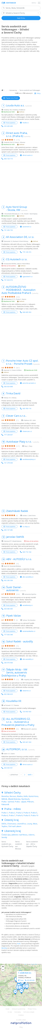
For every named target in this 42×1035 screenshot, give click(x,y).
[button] (16, 979)
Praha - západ (20, 801)
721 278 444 (8, 463)
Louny (29, 823)
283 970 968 (8, 663)
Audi (18, 944)
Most (35, 823)
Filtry (38, 93)
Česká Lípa (6, 834)
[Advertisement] (21, 71)
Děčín (4, 823)
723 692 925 (27, 712)
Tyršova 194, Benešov (28, 620)
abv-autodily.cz (28, 577)
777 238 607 (8, 435)
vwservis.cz (27, 691)
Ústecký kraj (11, 819)
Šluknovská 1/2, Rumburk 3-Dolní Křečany (15, 241)
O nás (10, 1012)
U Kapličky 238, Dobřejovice (31, 679)
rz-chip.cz (26, 527)
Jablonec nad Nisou (19, 834)
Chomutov (11, 823)
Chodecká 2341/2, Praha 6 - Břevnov (14, 142)
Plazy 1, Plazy (28, 446)
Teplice (4, 826)
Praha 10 (34, 815)
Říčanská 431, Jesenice (30, 729)
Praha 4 (26, 812)
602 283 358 (8, 580)
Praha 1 (5, 812)
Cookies (21, 1015)
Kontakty (18, 1012)
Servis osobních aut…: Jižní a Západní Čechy (32, 844)
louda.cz (26, 123)
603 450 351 (8, 768)
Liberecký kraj (12, 830)
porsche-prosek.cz (29, 383)
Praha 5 (34, 812)
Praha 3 (19, 812)
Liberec (31, 834)
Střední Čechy (12, 792)
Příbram (30, 801)
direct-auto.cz (28, 155)
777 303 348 (8, 635)
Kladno (20, 796)
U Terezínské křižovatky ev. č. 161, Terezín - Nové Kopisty (20, 214)
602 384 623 (8, 694)
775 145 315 (27, 252)
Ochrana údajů (28, 1012)
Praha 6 (5, 815)
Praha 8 (19, 815)
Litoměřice (21, 823)
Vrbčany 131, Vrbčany (9, 398)
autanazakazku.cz (29, 631)
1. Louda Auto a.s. (24, 973)
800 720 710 (8, 159)
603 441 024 (27, 742)
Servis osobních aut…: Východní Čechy (7, 844)
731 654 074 (8, 280)
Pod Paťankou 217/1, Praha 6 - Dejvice (14, 299)
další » (30, 775)
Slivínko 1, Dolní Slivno (29, 515)
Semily (4, 837)
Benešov (5, 796)
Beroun (13, 796)
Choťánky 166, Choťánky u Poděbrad (14, 110)
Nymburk (25, 799)
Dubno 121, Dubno (9, 753)
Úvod (7, 1009)
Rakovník (5, 804)
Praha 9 (26, 815)
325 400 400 (8, 126)
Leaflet (25, 964)
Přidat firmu (32, 1009)
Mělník (4, 799)
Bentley (4, 948)
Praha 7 (12, 815)
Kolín (26, 796)
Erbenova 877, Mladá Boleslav (12, 541)
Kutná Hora (33, 796)
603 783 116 (27, 408)
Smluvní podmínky (18, 1009)
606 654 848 (8, 387)
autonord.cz (27, 227)
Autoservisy (13, 90)
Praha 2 (12, 812)
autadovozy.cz (28, 605)
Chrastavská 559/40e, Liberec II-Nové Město (16, 263)
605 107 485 (8, 530)
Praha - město (12, 808)
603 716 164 (27, 552)
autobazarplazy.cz (29, 459)
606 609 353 (27, 312)
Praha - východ (8, 801)
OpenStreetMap (34, 964)
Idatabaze (11, 3)
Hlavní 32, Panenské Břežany (12, 566)
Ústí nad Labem (14, 826)
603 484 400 (8, 609)
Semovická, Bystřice (30, 594)
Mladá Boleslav (14, 799)
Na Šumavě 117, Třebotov (11, 705)
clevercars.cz (27, 431)
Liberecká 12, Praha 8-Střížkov (12, 370)
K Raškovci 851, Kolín (29, 420)
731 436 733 (8, 230)
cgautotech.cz (28, 276)
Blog (21, 1027)
